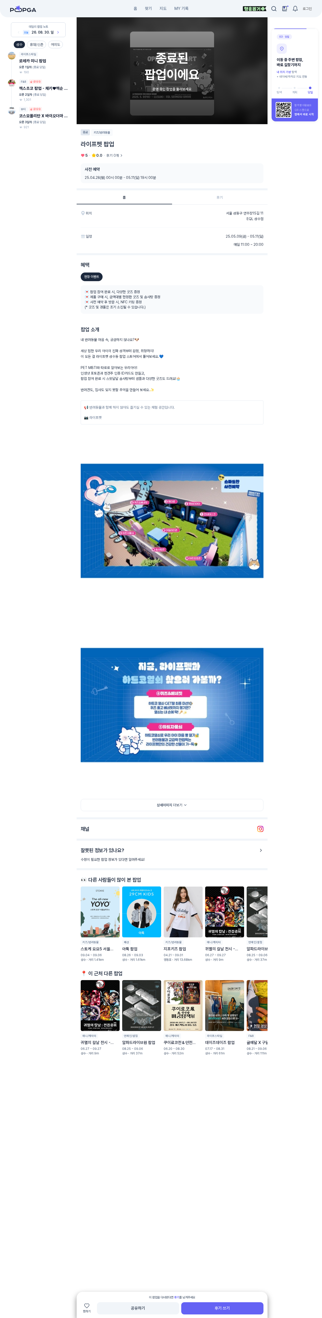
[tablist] (172, 197)
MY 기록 (181, 8)
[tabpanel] (172, 647)
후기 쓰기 (222, 1308)
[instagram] (260, 829)
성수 (19, 44)
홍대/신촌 (36, 44)
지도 (163, 8)
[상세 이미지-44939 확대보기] (172, 705)
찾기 (148, 8)
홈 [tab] (124, 197)
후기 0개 (112, 155)
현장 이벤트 (91, 277)
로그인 (307, 9)
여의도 (55, 44)
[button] (100, 924)
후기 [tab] (220, 197)
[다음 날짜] (58, 32)
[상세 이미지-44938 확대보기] (172, 520)
